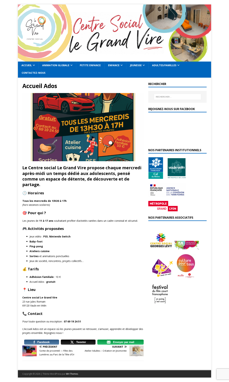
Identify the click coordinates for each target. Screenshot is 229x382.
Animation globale (55, 65)
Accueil (26, 65)
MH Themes (72, 373)
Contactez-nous (33, 72)
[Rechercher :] (177, 97)
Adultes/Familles (164, 65)
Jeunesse (136, 65)
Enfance (114, 65)
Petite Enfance (90, 65)
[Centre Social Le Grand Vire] (114, 59)
